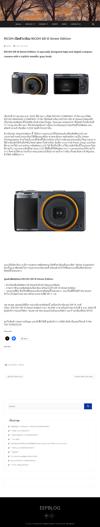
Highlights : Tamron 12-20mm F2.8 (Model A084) (30, 426)
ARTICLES (29, 24)
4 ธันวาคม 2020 (21, 46)
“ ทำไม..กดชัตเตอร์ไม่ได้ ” (20, 465)
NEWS (64, 24)
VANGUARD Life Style (85, 377)
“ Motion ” (15, 452)
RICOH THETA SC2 (14, 377)
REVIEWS (42, 24)
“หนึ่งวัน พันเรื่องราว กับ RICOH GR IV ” (25, 435)
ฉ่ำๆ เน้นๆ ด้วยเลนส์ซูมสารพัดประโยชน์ (24, 456)
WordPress (70, 524)
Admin (8, 46)
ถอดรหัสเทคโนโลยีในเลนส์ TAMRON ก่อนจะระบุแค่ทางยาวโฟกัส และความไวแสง (39, 443)
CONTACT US (76, 24)
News (21, 365)
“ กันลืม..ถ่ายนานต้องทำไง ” (20, 431)
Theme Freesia (49, 524)
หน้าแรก (18, 24)
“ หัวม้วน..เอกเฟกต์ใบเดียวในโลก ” (23, 448)
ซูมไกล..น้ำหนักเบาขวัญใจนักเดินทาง (23, 461)
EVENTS (55, 24)
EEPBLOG (50, 508)
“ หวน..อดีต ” (15, 439)
